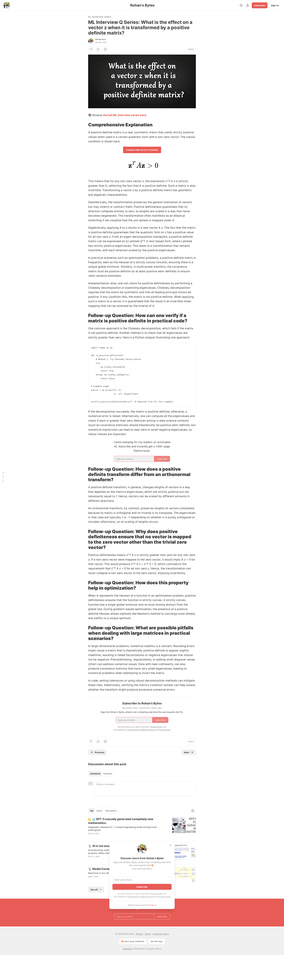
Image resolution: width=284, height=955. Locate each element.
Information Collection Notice (141, 896)
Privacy (139, 933)
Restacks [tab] (107, 773)
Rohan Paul (100, 39)
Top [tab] (91, 810)
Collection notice (161, 933)
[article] (142, 828)
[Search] (241, 5)
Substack (127, 948)
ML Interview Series (99, 17)
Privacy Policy (164, 896)
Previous (99, 752)
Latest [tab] (99, 810)
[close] (170, 845)
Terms (148, 933)
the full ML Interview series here (124, 115)
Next (186, 752)
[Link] (84, 124)
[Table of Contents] (3, 477)
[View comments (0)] (98, 49)
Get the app (157, 941)
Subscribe (259, 5)
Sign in (275, 5)
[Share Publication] (248, 5)
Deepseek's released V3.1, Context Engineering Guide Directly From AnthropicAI (122, 828)
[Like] (91, 49)
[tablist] (101, 774)
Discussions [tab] (110, 810)
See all (94, 889)
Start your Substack (134, 941)
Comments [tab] (95, 773)
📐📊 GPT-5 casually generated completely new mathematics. (120, 821)
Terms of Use (156, 893)
